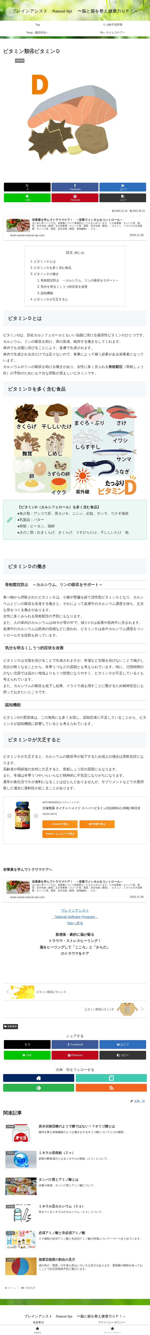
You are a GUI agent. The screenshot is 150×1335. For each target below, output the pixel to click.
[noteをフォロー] (111, 1078)
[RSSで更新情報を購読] (111, 1088)
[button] (122, 197)
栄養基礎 (12, 1026)
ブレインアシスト (75, 910)
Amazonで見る (60, 824)
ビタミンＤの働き (46, 274)
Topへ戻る (75, 923)
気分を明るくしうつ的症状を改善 (64, 286)
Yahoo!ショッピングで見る (60, 833)
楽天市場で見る (97, 824)
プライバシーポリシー (111, 1322)
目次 (69, 253)
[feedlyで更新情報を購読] (38, 1088)
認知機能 (47, 293)
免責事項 (38, 1322)
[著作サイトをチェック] (38, 1078)
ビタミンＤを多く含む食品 (52, 267)
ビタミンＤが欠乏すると (51, 299)
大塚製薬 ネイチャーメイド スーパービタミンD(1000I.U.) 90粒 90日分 (91, 808)
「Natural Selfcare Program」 (75, 917)
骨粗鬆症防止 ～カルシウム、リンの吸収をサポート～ (80, 280)
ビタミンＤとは (45, 261)
